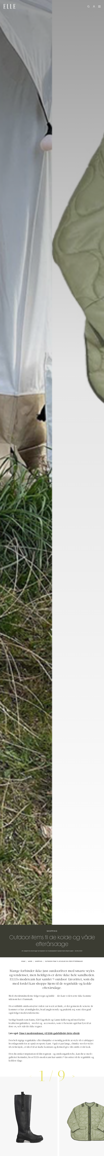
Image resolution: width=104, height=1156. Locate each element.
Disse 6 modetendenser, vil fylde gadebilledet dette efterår (49, 1033)
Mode (30, 961)
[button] (73, 1076)
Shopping (52, 931)
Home (23, 961)
